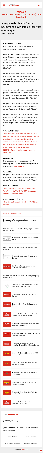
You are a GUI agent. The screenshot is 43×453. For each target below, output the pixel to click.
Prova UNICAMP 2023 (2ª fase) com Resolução (22, 16)
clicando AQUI (19, 166)
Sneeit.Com (25, 449)
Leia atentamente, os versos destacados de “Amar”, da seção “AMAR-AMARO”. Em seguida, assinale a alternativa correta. (19, 191)
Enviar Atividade (12, 437)
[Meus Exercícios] (14, 5)
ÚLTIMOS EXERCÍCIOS (12, 214)
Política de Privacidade (30, 443)
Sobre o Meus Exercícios (12, 443)
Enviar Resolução (31, 437)
